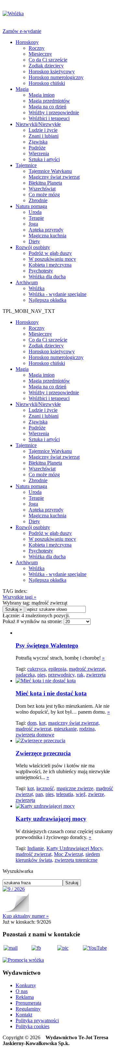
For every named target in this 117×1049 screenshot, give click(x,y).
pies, (42, 675)
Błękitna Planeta (45, 183)
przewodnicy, (62, 675)
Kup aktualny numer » (26, 916)
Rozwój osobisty (33, 247)
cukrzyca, (37, 669)
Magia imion (42, 95)
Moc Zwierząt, (69, 854)
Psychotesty (41, 270)
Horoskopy (27, 42)
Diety (34, 241)
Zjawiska (38, 142)
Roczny (37, 48)
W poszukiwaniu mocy (52, 259)
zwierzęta (96, 675)
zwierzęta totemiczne (76, 860)
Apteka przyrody (46, 229)
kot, (43, 723)
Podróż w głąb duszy (50, 253)
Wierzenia (39, 153)
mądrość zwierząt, (87, 669)
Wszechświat (42, 188)
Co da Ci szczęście (48, 60)
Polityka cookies (32, 1026)
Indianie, (36, 848)
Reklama (25, 997)
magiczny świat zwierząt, (74, 723)
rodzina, (87, 729)
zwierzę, (96, 794)
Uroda (35, 212)
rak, (81, 675)
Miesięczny (40, 54)
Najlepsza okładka (47, 300)
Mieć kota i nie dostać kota (51, 693)
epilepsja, (58, 669)
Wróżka (37, 288)
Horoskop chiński (47, 83)
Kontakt (24, 1014)
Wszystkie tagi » (19, 597)
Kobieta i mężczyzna (50, 265)
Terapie (36, 218)
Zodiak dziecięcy (46, 65)
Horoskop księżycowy (52, 71)
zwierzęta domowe (35, 734)
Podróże (37, 147)
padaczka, (26, 675)
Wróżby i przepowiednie (54, 112)
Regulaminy (28, 1009)
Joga (33, 224)
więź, (81, 794)
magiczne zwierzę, (76, 788)
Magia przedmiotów (49, 101)
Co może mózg (44, 194)
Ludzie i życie (43, 130)
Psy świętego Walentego (47, 645)
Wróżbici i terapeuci (49, 118)
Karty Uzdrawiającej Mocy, (74, 848)
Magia (22, 89)
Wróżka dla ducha (47, 276)
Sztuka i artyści (44, 159)
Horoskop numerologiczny (56, 77)
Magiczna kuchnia (47, 235)
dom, (32, 723)
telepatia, (65, 794)
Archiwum (27, 282)
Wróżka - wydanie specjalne (57, 294)
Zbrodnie (38, 200)
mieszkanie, (66, 729)
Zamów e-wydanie (22, 31)
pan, (39, 794)
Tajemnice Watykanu (50, 171)
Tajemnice (26, 165)
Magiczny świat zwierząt (54, 177)
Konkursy (26, 985)
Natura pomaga (31, 206)
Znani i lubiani (43, 136)
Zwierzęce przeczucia (43, 753)
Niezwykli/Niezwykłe (38, 124)
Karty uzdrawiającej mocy (51, 818)
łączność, (45, 788)
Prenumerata (28, 1003)
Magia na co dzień (47, 106)
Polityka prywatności (37, 1020)
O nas (22, 991)
